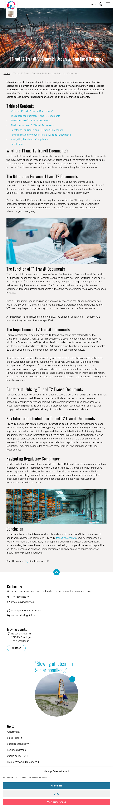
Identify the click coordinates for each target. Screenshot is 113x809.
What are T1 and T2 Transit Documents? (32, 111)
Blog (26, 561)
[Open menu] (108, 4)
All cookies (56, 785)
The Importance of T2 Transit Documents (32, 125)
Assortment (13, 731)
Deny (56, 794)
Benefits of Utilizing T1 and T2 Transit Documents (37, 130)
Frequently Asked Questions (22, 762)
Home (7, 73)
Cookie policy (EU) (16, 756)
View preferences (56, 802)
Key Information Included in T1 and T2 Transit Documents (41, 134)
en (92, 4)
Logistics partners (16, 750)
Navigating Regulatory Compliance (29, 139)
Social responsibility (18, 743)
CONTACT (16, 648)
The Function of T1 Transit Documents (31, 120)
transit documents (66, 538)
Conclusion (17, 144)
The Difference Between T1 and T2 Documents (35, 115)
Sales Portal (13, 737)
